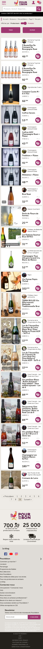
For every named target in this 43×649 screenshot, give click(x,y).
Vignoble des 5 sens (34, 87)
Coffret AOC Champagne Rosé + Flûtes (31, 134)
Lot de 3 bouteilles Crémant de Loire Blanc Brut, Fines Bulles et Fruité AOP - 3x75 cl (31, 329)
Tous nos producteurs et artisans (12, 579)
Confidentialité (31, 623)
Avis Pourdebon (5, 574)
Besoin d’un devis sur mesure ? (11, 600)
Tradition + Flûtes (30, 155)
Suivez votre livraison (7, 593)
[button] (24, 23)
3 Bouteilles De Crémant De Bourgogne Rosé (29, 47)
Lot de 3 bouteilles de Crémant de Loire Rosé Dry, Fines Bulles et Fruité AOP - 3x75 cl (31, 357)
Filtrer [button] (32, 30)
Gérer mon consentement (21, 647)
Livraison (3, 564)
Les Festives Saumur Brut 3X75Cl (31, 236)
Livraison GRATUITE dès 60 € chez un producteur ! (17, 13)
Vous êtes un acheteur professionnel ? (13, 598)
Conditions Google (10, 624)
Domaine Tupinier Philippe (33, 41)
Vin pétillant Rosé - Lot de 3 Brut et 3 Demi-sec (31, 434)
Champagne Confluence (31, 451)
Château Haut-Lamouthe (32, 296)
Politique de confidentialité (28, 630)
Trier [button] (11, 30)
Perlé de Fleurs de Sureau (30, 215)
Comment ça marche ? (8, 562)
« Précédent (8, 496)
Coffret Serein (28, 113)
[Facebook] (5, 553)
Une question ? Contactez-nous (11, 588)
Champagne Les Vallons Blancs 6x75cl (29, 457)
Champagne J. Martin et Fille (32, 190)
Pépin (29, 275)
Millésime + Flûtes (30, 175)
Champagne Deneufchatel (32, 108)
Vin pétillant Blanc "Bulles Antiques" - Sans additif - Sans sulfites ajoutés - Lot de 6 (31, 383)
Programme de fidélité (8, 569)
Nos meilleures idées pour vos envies (13, 577)
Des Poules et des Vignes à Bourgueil (34, 474)
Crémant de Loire (30, 478)
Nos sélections (5, 572)
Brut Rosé (26, 194)
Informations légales (20, 640)
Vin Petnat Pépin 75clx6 (29, 280)
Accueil (5, 19)
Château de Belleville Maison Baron (34, 230)
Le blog (2, 582)
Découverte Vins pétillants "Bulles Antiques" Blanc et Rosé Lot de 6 (30, 410)
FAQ (1, 590)
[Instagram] (16, 553)
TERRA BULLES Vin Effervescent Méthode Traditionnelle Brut (31, 303)
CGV (20, 636)
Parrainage (4, 567)
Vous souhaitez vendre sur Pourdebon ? (14, 603)
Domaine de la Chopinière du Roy (34, 321)
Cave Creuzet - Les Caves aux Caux (34, 375)
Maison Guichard (33, 209)
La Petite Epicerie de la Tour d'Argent (34, 252)
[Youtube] (11, 553)
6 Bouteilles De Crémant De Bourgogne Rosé (29, 70)
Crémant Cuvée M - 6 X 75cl (31, 93)
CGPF (20, 638)
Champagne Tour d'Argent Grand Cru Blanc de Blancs (31, 258)
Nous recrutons (5, 595)
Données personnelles (20, 644)
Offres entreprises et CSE (9, 605)
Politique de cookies (19, 642)
